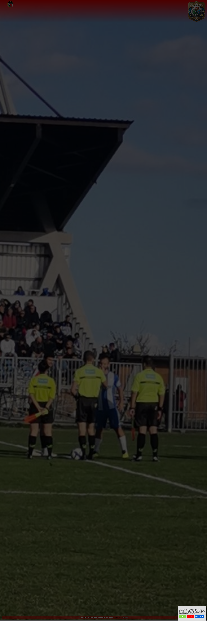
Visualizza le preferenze (199, 616)
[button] (204, 607)
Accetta (182, 616)
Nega (191, 616)
